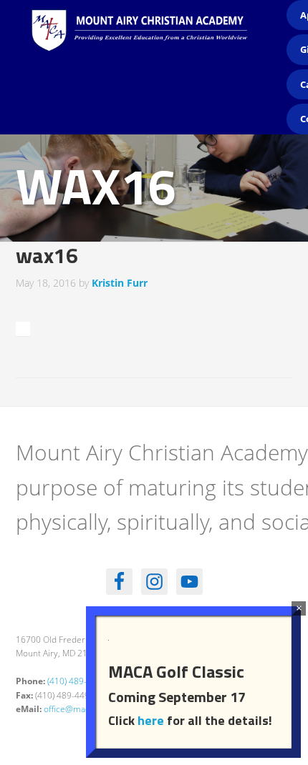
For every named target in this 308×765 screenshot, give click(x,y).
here (151, 720)
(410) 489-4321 (77, 681)
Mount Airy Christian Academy (158, 43)
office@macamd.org (83, 709)
